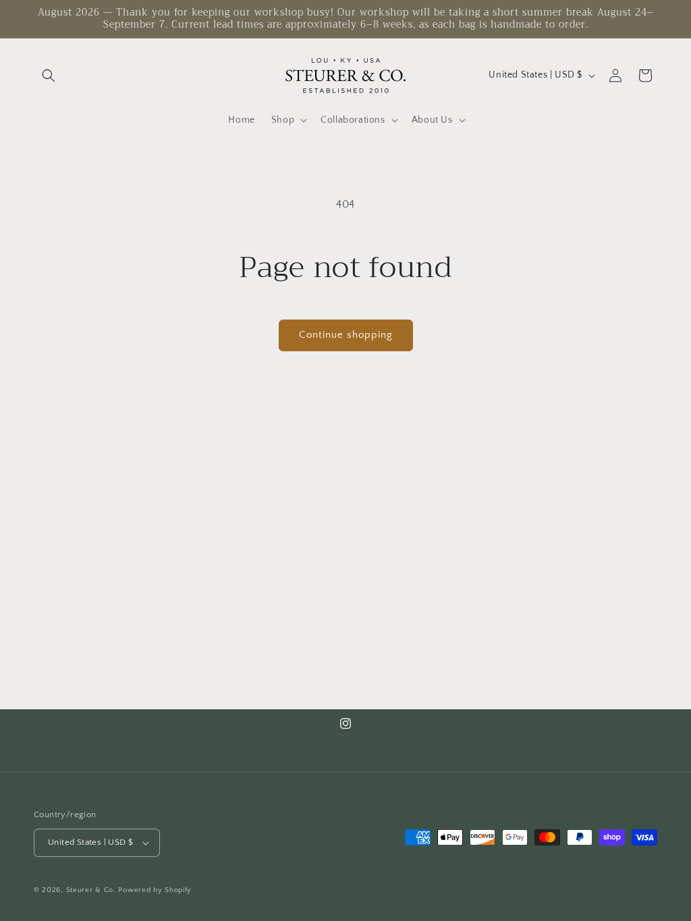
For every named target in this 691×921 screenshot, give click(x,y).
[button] (48, 75)
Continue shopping (346, 334)
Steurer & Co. (91, 890)
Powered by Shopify (155, 890)
